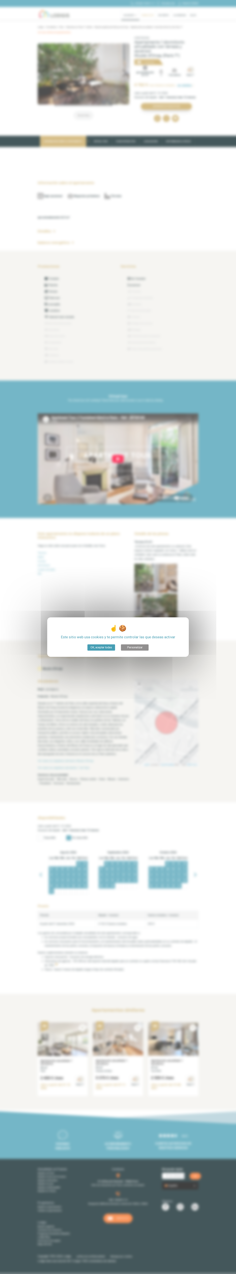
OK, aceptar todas (101, 647)
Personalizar (135, 647)
